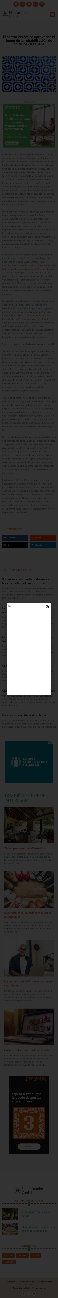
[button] (47, 607)
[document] (29, 649)
